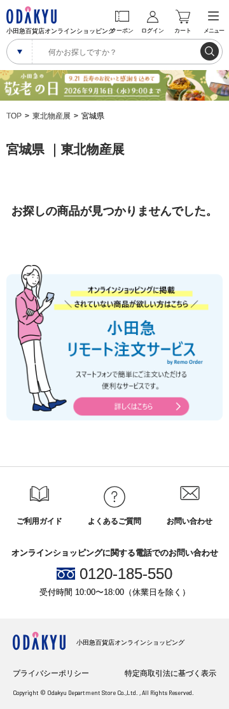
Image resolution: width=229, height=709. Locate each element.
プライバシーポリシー (51, 673)
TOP (14, 115)
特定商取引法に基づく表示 (170, 673)
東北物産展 (51, 115)
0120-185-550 (126, 574)
